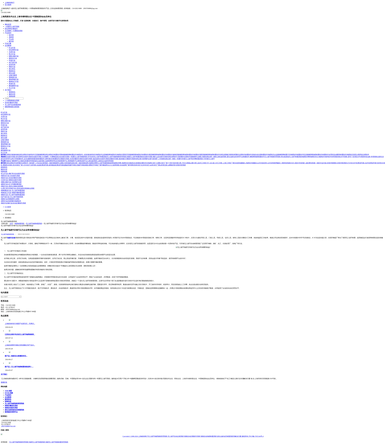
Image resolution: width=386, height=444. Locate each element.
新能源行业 (13, 77)
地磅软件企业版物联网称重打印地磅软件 (282, 154)
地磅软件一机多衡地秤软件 (86, 154)
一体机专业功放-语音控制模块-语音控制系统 (331, 163)
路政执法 (12, 71)
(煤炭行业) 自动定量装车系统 (11, 178)
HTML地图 (9, 393)
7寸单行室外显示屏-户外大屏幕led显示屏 (182, 163)
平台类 (11, 39)
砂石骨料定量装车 (11, 28)
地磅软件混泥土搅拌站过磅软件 (358, 154)
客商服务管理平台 (11, 412)
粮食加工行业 (13, 81)
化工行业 (12, 88)
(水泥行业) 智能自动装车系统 (11, 180)
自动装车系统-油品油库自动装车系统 (96, 159)
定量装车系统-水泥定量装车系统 (71, 159)
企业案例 (8, 45)
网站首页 (8, 24)
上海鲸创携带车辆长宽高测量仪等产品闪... (20, 345)
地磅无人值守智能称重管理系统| (56, 442)
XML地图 (8, 391)
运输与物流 (13, 75)
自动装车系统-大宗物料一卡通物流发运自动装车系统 (50, 156)
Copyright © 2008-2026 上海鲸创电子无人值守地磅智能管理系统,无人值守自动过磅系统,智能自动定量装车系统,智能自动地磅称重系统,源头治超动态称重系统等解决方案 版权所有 (185, 436)
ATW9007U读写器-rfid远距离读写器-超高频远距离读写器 (43, 165)
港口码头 (12, 69)
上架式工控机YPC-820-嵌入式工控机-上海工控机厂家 (215, 163)
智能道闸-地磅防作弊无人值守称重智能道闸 (97, 163)
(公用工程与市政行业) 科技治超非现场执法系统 (17, 188)
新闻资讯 (12, 92)
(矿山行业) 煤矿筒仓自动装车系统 (13, 173)
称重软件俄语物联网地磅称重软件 (154, 154)
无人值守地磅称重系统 (34, 223)
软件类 (11, 35)
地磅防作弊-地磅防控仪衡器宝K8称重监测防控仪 (130, 163)
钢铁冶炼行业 (13, 56)
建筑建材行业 (13, 85)
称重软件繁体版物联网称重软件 (65, 154)
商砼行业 (12, 66)
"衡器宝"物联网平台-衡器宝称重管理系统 (20, 161)
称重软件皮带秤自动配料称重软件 (334, 154)
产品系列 (8, 33)
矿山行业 (12, 47)
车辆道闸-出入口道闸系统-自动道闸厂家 (115, 165)
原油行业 (12, 83)
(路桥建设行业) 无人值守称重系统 (13, 190)
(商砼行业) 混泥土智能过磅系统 (12, 186)
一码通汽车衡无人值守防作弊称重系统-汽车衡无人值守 (195, 159)
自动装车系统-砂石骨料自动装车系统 (19, 156)
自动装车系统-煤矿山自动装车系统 (155, 156)
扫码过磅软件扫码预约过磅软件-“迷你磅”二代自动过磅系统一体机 (29, 163)
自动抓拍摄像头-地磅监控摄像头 (245, 163)
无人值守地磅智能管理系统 (14, 403)
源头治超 (12, 73)
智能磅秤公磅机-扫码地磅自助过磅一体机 (67, 163)
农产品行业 (13, 62)
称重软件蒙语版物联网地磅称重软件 (207, 154)
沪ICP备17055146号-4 (256, 436)
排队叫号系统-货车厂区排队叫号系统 (351, 156)
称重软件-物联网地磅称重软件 (253, 156)
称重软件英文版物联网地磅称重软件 (309, 154)
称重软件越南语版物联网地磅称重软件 (180, 154)
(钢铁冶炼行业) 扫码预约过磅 (11, 182)
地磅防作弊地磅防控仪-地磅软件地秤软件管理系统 (320, 156)
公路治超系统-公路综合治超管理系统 (100, 161)
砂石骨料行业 (13, 50)
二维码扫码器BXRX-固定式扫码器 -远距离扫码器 (297, 163)
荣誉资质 (8, 401)
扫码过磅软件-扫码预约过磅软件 (178, 156)
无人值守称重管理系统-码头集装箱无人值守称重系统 (283, 156)
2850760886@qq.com (8, 426)
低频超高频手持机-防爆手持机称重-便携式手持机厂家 (82, 165)
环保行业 (12, 60)
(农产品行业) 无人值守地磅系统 (12, 197)
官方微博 (8, 5)
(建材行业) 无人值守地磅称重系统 (13, 195)
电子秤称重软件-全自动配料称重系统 (25, 159)
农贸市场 (12, 64)
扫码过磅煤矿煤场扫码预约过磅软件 (232, 154)
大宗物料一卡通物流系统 (14, 31)
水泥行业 (12, 52)
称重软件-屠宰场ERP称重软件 (49, 159)
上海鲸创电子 (9, 2)
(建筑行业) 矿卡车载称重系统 (11, 184)
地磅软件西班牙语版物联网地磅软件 (129, 154)
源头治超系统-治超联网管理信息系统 (48, 161)
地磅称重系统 (19, 223)
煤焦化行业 (13, 58)
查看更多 (4, 382)
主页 (11, 223)
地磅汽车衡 (11, 238)
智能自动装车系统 (11, 408)
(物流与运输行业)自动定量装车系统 (13, 203)
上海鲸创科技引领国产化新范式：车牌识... (20, 323)
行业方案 (8, 43)
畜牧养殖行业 (13, 79)
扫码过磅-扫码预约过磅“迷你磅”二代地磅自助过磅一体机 (155, 159)
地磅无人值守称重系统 (37, 442)
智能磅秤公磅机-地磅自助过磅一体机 (203, 156)
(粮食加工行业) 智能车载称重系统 (13, 192)
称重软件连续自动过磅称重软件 (256, 154)
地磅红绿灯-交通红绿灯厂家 (158, 163)
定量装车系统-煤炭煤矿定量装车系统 (122, 159)
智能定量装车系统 (11, 405)
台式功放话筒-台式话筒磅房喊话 (268, 163)
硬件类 (11, 41)
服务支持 (12, 94)
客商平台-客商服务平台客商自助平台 (74, 161)
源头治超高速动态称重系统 (14, 410)
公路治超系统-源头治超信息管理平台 (230, 156)
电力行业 (12, 54)
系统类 (11, 37)
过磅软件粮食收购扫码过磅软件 (17, 154)
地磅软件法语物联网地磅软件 (106, 154)
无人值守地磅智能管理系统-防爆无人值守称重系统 (125, 156)
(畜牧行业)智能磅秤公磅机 (10, 199)
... (20, 334)
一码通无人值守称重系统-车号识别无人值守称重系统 (88, 156)
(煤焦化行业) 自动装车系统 (10, 175)
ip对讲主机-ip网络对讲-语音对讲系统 (173, 165)
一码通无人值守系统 (12, 26)
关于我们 (8, 90)
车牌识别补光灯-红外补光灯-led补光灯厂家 (145, 165)
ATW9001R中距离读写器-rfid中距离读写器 (362, 163)
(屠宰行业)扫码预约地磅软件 (11, 201)
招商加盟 (12, 96)
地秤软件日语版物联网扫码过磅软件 (41, 154)
